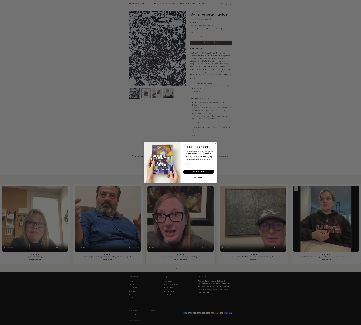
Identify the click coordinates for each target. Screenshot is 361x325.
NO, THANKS (198, 177)
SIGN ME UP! (199, 172)
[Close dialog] (215, 144)
